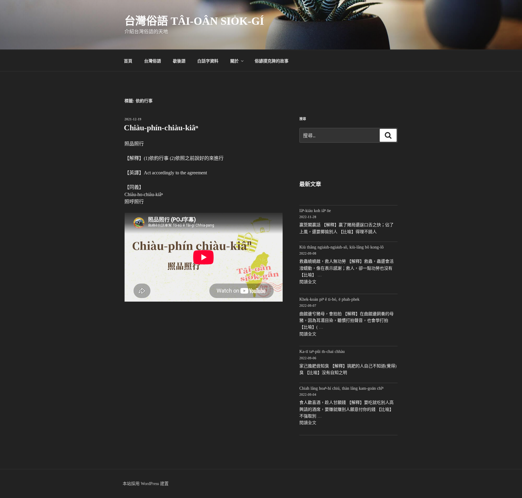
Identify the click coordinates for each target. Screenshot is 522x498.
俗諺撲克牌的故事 (271, 61)
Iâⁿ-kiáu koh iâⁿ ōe (315, 210)
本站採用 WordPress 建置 (146, 483)
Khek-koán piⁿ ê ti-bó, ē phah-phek (329, 299)
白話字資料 (207, 61)
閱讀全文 (307, 282)
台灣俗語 (152, 61)
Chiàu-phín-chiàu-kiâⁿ (161, 127)
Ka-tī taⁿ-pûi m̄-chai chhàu (322, 351)
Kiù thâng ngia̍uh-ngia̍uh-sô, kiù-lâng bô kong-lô (341, 247)
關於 (234, 61)
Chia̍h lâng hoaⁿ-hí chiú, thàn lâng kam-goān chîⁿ (341, 388)
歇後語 (179, 61)
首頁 (128, 61)
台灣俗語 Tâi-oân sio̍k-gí (194, 21)
